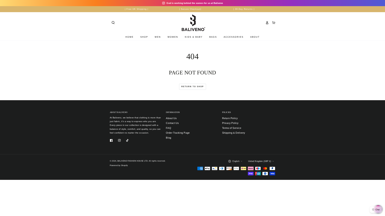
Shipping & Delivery (233, 133)
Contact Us (172, 123)
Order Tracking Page (178, 133)
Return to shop (192, 87)
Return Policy (230, 118)
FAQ (168, 128)
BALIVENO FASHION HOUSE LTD (132, 161)
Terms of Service (231, 128)
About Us (171, 118)
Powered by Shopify (119, 165)
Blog (168, 137)
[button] (113, 22)
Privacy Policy (230, 123)
